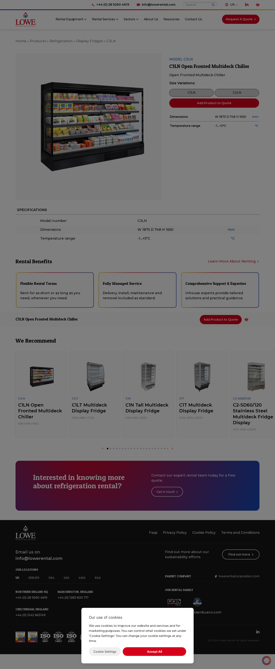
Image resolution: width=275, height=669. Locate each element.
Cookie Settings (105, 651)
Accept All (154, 651)
